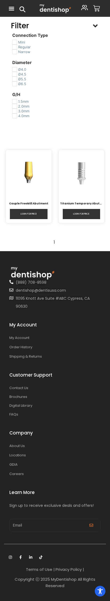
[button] (11, 8)
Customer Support (30, 375)
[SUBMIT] (91, 525)
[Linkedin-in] (30, 557)
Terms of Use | (40, 569)
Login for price (29, 213)
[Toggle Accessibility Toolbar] (100, 591)
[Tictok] (41, 557)
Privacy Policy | (70, 569)
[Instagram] (10, 557)
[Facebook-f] (20, 557)
